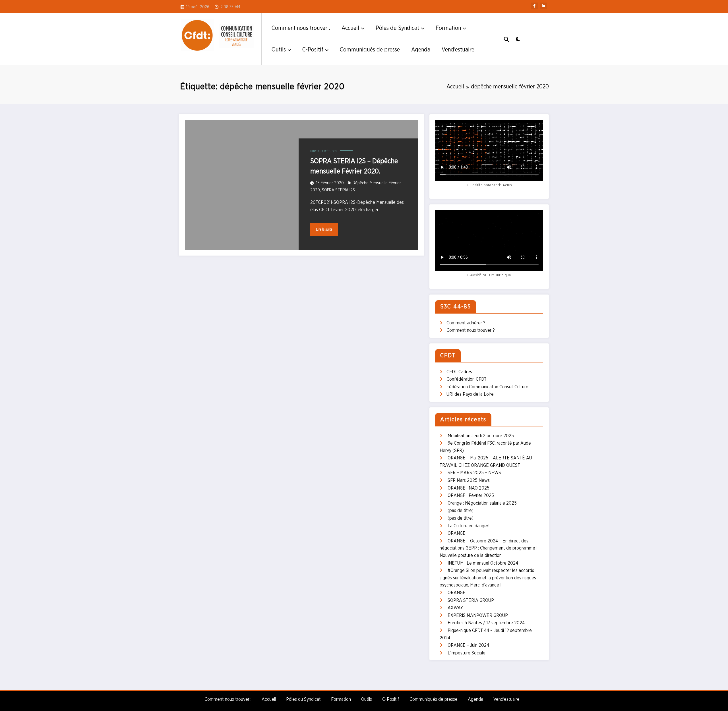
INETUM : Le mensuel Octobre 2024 (483, 563)
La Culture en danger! (469, 526)
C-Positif (312, 50)
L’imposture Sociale (466, 653)
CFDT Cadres (459, 372)
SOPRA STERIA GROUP (471, 600)
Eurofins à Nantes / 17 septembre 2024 (486, 623)
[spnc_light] (518, 38)
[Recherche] (506, 39)
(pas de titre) (460, 510)
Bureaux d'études (323, 151)
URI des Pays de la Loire (470, 394)
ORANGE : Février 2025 (471, 495)
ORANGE (457, 533)
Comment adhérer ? (465, 323)
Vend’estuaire (458, 50)
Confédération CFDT (466, 379)
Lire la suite (324, 229)
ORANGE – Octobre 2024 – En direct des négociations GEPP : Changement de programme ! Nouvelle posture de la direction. (489, 548)
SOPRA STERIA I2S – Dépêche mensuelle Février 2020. (354, 166)
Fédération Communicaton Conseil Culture (487, 387)
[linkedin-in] (543, 6)
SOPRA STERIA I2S (338, 190)
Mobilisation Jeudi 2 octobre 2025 (481, 436)
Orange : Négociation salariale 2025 (482, 503)
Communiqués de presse (370, 50)
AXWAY (455, 608)
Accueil (350, 28)
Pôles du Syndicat (397, 28)
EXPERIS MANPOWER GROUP (478, 615)
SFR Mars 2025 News (469, 480)
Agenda (420, 50)
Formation (448, 28)
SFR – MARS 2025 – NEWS (474, 472)
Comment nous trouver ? (470, 330)
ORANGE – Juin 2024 (468, 645)
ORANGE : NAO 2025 (468, 488)
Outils (279, 50)
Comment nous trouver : (301, 28)
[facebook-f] (534, 6)
